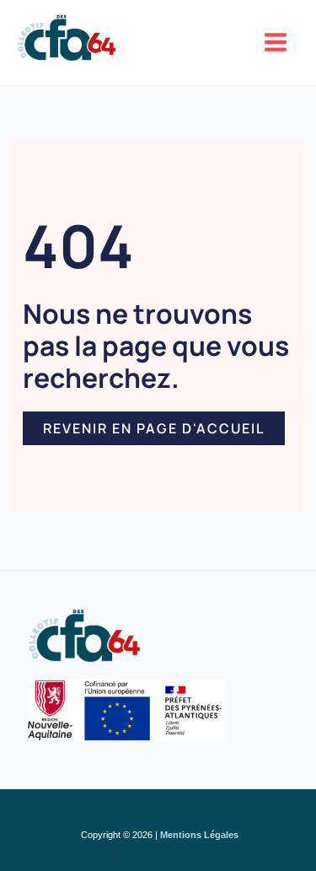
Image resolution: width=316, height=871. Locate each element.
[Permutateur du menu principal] (276, 42)
